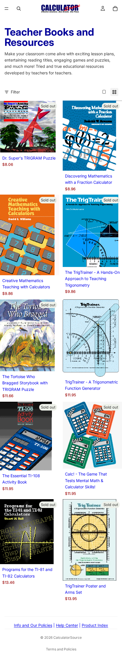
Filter (15, 91)
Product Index (95, 625)
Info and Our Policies (33, 625)
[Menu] (6, 8)
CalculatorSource (67, 637)
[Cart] (115, 8)
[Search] (18, 8)
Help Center (67, 625)
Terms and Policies (61, 649)
